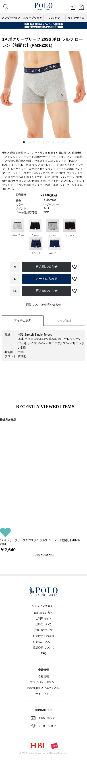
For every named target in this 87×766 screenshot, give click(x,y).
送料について (43, 624)
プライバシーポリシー (43, 682)
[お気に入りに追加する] (74, 267)
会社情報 (43, 676)
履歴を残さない (44, 555)
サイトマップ (43, 693)
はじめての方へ (43, 612)
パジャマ (54, 17)
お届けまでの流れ (43, 636)
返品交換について (43, 647)
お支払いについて (43, 641)
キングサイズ (76, 17)
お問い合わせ (47, 718)
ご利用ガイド (43, 618)
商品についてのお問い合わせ (43, 304)
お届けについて (43, 630)
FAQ (43, 653)
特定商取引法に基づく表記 (43, 688)
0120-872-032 (47, 726)
